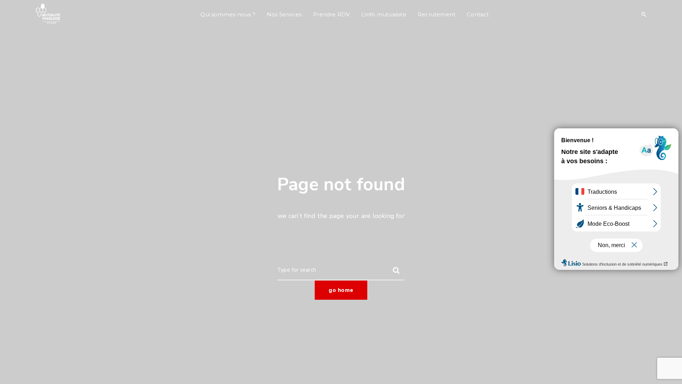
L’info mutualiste (383, 14)
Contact (478, 14)
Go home (341, 290)
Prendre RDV (331, 14)
